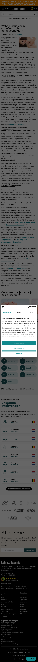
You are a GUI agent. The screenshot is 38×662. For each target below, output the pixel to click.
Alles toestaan (19, 343)
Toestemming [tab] (6, 312)
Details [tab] (19, 312)
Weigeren (19, 353)
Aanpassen (18, 348)
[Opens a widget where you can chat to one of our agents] (31, 659)
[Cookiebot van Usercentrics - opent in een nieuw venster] (28, 307)
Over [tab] (31, 312)
